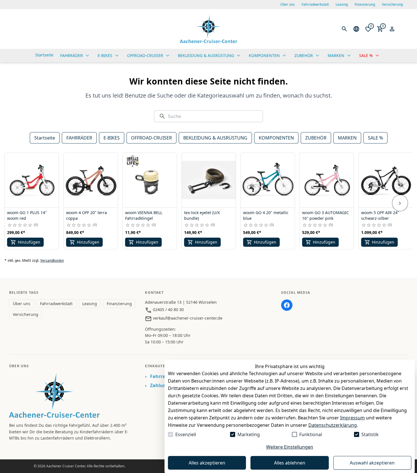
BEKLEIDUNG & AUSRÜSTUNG (215, 138)
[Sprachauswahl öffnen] (356, 29)
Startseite (44, 138)
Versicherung (392, 4)
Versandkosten (52, 260)
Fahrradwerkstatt (315, 4)
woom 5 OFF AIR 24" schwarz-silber (380, 215)
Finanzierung (365, 4)
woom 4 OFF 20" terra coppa (86, 215)
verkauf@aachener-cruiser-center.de (187, 318)
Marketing (248, 434)
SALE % (375, 138)
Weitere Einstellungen (289, 447)
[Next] (400, 203)
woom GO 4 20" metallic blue (265, 215)
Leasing (342, 4)
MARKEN (347, 138)
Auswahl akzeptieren (372, 463)
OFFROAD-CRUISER (151, 138)
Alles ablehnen (289, 463)
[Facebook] (286, 305)
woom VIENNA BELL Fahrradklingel (143, 215)
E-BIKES (112, 138)
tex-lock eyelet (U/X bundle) (202, 215)
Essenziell (185, 434)
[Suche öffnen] (344, 29)
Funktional (310, 434)
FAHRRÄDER (79, 138)
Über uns (287, 4)
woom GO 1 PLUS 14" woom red (27, 215)
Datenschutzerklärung (332, 425)
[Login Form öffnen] (392, 29)
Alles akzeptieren (207, 463)
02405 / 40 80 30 (168, 309)
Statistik (370, 434)
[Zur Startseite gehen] (208, 29)
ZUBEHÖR (316, 138)
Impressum (352, 418)
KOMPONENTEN (276, 138)
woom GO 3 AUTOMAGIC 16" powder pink (325, 215)
